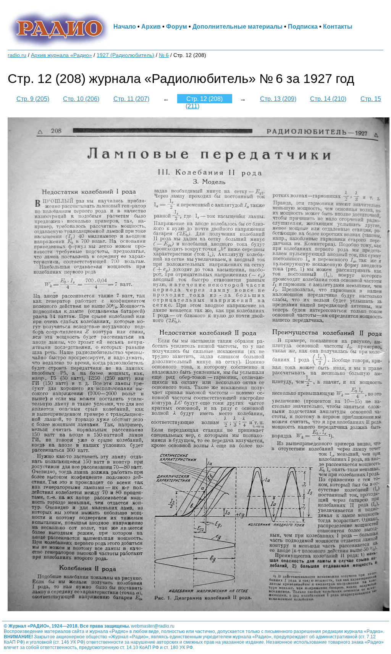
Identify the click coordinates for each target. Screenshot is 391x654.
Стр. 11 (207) (131, 98)
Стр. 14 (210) (328, 98)
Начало (124, 26)
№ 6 (164, 55)
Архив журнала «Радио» (61, 55)
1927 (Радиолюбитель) (125, 55)
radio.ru (17, 55)
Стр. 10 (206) (81, 98)
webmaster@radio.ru (152, 626)
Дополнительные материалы (237, 26)
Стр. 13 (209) (278, 98)
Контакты (337, 26)
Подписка (303, 26)
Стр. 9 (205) (32, 98)
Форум (176, 26)
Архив (151, 26)
